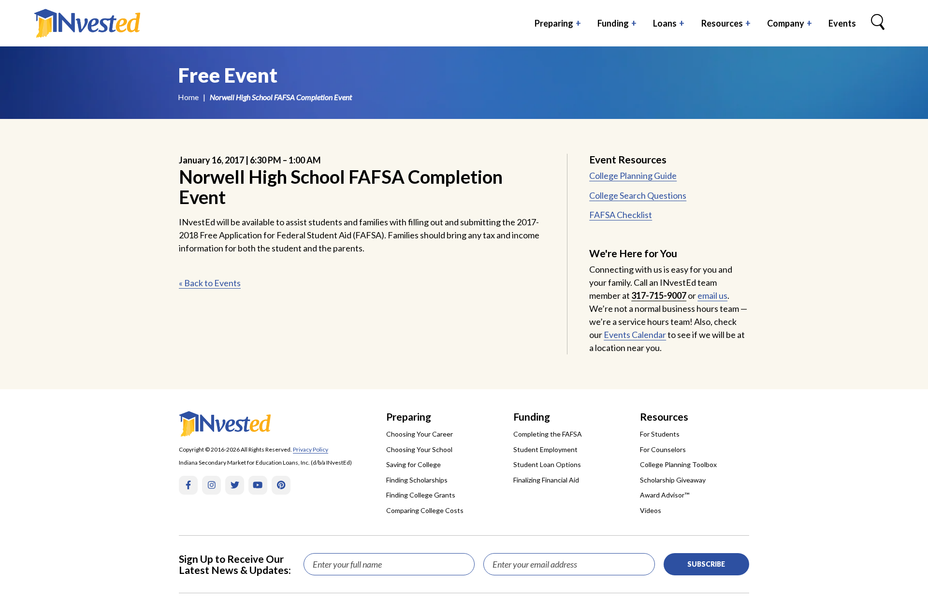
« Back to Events (210, 283)
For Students (660, 434)
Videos (650, 510)
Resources (722, 23)
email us (712, 295)
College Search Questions (637, 195)
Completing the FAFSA (547, 434)
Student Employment (545, 449)
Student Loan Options (547, 464)
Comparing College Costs (425, 510)
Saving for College (413, 464)
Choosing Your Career (419, 434)
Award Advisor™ (664, 495)
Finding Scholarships (417, 480)
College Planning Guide (633, 175)
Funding (613, 23)
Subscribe (706, 564)
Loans (665, 23)
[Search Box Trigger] (877, 23)
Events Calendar (635, 334)
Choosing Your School (419, 449)
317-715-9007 (658, 295)
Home (188, 97)
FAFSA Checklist (620, 214)
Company (785, 23)
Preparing (554, 23)
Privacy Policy (310, 449)
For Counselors (663, 449)
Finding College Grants (420, 495)
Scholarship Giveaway (673, 480)
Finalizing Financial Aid (546, 480)
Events (842, 23)
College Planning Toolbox (678, 464)
